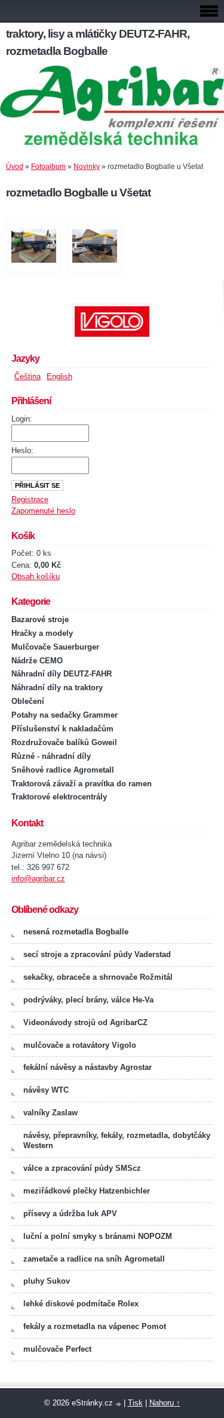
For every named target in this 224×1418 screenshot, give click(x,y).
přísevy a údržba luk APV (70, 1213)
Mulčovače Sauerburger (55, 646)
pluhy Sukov (46, 1280)
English (59, 376)
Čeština (27, 376)
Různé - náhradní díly (51, 756)
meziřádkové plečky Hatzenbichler (86, 1190)
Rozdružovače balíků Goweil (64, 742)
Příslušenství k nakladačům (62, 728)
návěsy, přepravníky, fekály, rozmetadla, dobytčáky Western (116, 1140)
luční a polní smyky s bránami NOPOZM (97, 1236)
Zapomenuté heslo (43, 510)
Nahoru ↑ (164, 1402)
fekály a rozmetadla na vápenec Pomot (94, 1326)
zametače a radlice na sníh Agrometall (94, 1258)
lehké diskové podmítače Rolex (81, 1303)
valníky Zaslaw (50, 1112)
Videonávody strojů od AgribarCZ (85, 1022)
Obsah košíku (35, 576)
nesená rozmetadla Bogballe (75, 931)
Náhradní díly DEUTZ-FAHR (61, 673)
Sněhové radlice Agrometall (62, 769)
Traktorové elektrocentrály (59, 796)
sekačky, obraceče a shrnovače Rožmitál (98, 977)
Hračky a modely (42, 633)
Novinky (86, 166)
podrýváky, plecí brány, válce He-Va (88, 999)
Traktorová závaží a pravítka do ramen (81, 783)
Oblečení (27, 701)
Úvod (14, 166)
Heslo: (22, 450)
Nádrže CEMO (37, 660)
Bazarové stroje (40, 619)
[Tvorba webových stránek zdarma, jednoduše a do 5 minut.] (119, 1404)
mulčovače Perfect (57, 1349)
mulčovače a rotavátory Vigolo (79, 1045)
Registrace (29, 499)
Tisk (135, 1402)
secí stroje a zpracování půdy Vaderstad (97, 954)
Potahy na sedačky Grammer (64, 714)
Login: (21, 418)
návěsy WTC (46, 1089)
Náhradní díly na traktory (57, 687)
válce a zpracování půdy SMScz (82, 1168)
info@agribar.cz (38, 878)
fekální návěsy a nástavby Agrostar (87, 1067)
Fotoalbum (48, 166)
